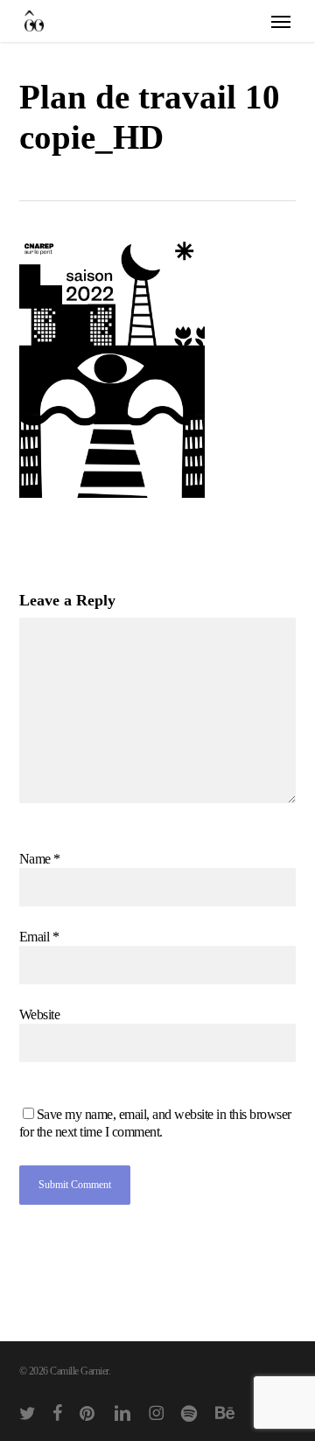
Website (39, 1014)
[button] (280, 21)
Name (39, 858)
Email (39, 936)
